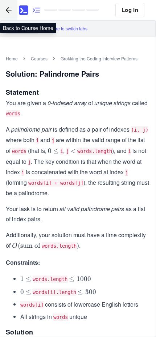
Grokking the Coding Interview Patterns (99, 58)
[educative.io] (23, 10)
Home (12, 58)
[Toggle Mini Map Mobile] (36, 10)
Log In (130, 10)
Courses (39, 58)
